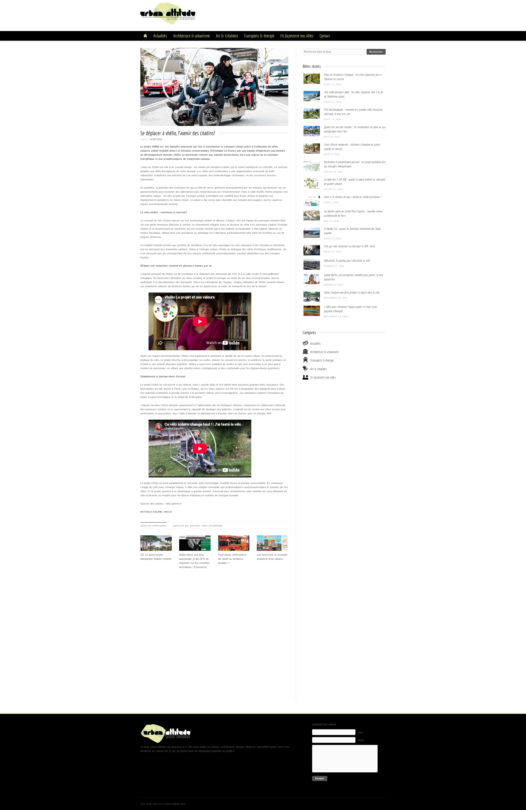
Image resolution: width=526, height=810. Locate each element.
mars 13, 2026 (332, 251)
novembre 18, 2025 (336, 316)
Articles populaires (153, 526)
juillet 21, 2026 (333, 189)
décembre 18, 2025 (336, 298)
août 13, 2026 (332, 102)
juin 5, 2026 (331, 202)
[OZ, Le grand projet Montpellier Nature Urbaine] (156, 548)
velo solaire (154, 512)
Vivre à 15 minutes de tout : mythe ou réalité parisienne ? (352, 197)
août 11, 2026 (332, 119)
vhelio (168, 512)
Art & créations (318, 369)
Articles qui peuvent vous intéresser (197, 526)
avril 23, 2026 (332, 238)
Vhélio (155, 146)
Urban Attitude (172, 804)
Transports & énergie (322, 360)
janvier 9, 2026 (333, 284)
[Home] (145, 36)
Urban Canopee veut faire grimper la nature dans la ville (352, 292)
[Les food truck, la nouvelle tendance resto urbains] (272, 548)
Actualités (315, 343)
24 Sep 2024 (156, 139)
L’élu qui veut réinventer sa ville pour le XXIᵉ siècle (349, 246)
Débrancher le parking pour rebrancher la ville (347, 260)
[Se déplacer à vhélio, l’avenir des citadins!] (215, 88)
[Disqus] (214, 642)
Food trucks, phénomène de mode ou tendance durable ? (232, 559)
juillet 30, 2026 (333, 172)
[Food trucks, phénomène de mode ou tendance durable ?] (233, 548)
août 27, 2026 (332, 84)
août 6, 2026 (332, 137)
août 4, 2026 (332, 154)
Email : (362, 740)
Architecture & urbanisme (324, 352)
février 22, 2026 (334, 266)
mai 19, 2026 (331, 221)
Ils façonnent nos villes (323, 377)
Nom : (362, 732)
